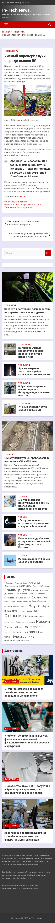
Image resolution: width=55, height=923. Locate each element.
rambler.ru (20, 196)
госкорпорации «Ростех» (16, 640)
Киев (20, 598)
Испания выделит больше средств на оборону (34, 560)
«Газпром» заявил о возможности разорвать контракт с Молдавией (33, 523)
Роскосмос (21, 622)
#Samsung (8, 583)
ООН (36, 611)
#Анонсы (34, 582)
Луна (46, 598)
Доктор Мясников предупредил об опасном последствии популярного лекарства (34, 504)
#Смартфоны (11, 586)
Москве (16, 607)
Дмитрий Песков (11, 594)
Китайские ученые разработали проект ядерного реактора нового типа (30, 352)
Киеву (26, 598)
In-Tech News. (16, 10)
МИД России (9, 601)
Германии (43, 590)
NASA (29, 586)
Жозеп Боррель (27, 594)
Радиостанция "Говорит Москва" (20, 204)
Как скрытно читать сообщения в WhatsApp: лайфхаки (23, 223)
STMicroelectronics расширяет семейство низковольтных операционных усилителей (23, 692)
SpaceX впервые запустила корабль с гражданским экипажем (34, 371)
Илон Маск (40, 594)
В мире (34, 590)
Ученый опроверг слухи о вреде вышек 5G (33, 408)
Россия (8, 627)
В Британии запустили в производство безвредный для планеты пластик (28, 235)
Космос (37, 597)
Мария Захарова (24, 601)
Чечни (7, 637)
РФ (26, 616)
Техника (8, 454)
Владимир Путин (17, 590)
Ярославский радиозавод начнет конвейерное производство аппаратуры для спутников (25, 836)
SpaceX (36, 586)
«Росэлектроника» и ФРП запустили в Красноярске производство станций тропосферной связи (27, 789)
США (17, 627)
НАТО (24, 606)
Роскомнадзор (9, 622)
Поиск (48, 253)
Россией (31, 622)
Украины (31, 632)
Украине (18, 632)
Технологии (11, 51)
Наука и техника (19, 202)
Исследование (10, 598)
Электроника (23, 636)
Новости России (25, 611)
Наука (34, 605)
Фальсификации (25, 207)
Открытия (14, 615)
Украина (8, 632)
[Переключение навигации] (6, 24)
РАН (39, 204)
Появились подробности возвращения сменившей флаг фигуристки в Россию (34, 543)
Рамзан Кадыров (36, 617)
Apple (22, 586)
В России (44, 586)
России (43, 621)
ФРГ (42, 632)
